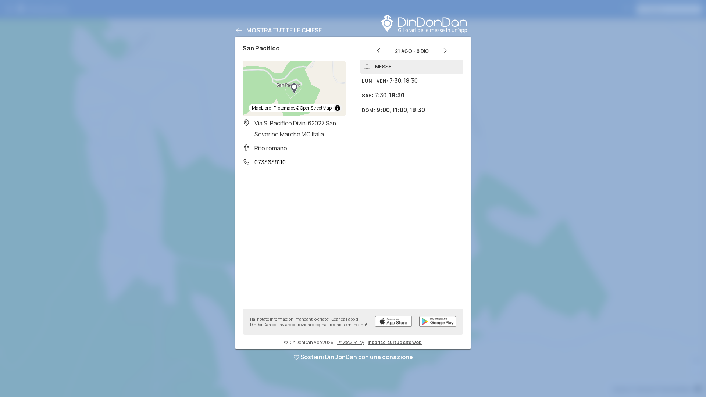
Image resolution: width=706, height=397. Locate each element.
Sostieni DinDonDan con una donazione (356, 357)
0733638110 (270, 162)
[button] (294, 88)
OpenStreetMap (316, 108)
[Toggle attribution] (337, 108)
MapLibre (261, 108)
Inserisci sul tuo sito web (395, 342)
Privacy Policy (350, 342)
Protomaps (284, 108)
